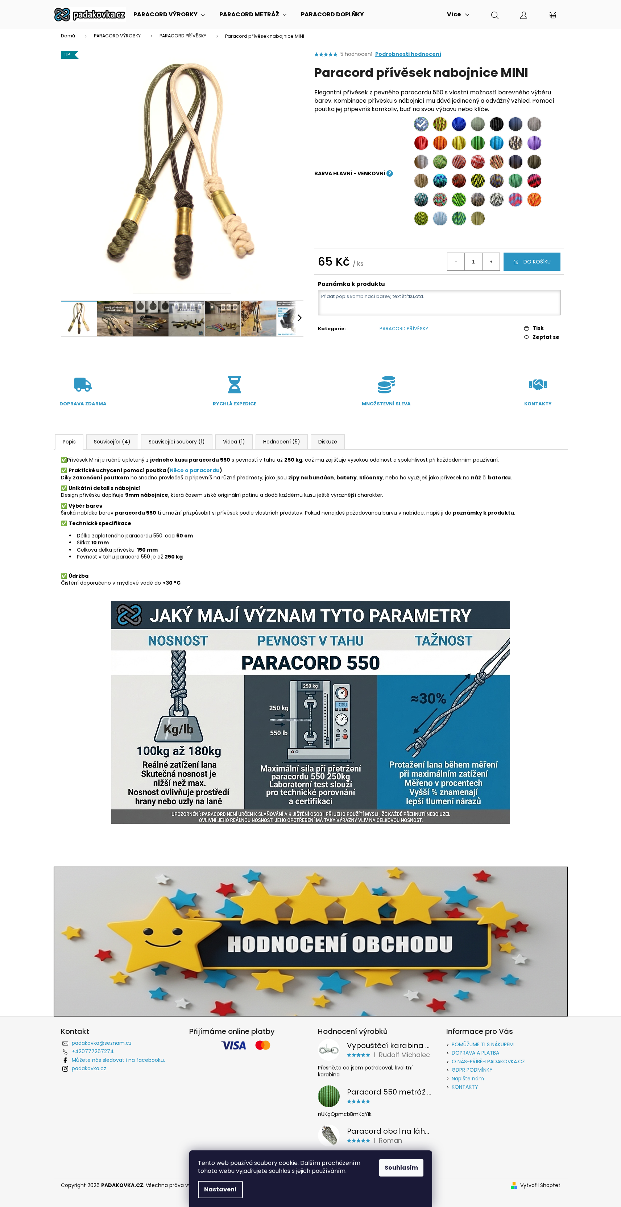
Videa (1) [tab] (234, 441)
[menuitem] (169, 14)
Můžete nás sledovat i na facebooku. (118, 1060)
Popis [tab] (69, 441)
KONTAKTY (465, 1087)
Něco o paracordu (195, 470)
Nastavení (220, 1189)
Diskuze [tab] (327, 441)
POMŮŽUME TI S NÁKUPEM (483, 1044)
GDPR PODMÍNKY (472, 1069)
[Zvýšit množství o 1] (491, 261)
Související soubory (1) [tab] (177, 441)
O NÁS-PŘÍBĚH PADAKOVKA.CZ (488, 1061)
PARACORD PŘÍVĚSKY (404, 328)
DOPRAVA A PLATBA (475, 1052)
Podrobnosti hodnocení (408, 54)
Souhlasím (401, 1167)
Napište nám (468, 1078)
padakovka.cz (89, 1068)
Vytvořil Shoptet (540, 1185)
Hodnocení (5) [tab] (281, 441)
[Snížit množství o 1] (456, 261)
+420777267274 (93, 1051)
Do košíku (537, 261)
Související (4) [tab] (112, 441)
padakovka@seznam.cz (102, 1043)
